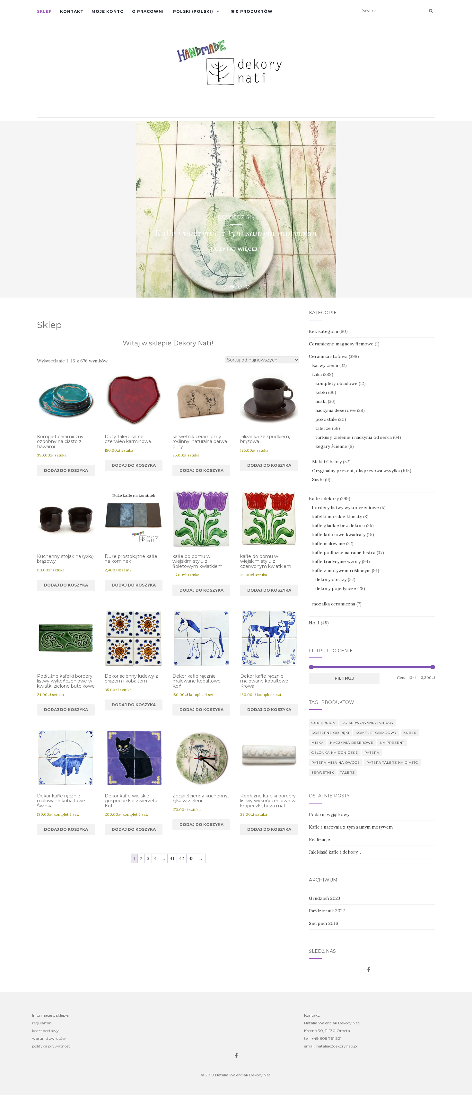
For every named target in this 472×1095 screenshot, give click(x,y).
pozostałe (326, 419)
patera (371, 753)
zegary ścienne (331, 446)
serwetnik (322, 772)
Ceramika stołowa (328, 356)
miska (317, 743)
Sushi (318, 479)
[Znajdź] (430, 11)
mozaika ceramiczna (333, 604)
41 (172, 858)
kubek (409, 733)
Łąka (317, 374)
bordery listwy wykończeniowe (345, 507)
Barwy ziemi (325, 365)
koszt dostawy (45, 1030)
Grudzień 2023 (324, 898)
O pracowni (148, 11)
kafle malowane (328, 543)
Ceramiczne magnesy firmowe (341, 344)
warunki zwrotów (49, 1038)
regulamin (42, 1023)
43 (191, 858)
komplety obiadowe (336, 383)
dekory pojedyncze (335, 588)
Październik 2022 (327, 911)
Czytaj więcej (236, 249)
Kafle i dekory (324, 498)
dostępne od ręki (330, 733)
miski (321, 401)
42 (181, 858)
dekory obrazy (330, 579)
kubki (321, 392)
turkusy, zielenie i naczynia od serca (353, 437)
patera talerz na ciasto (392, 762)
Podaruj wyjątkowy (329, 814)
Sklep (44, 11)
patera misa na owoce (335, 762)
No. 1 (314, 623)
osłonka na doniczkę (334, 753)
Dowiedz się (236, 217)
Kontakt (71, 11)
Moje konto (108, 11)
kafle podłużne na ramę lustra (343, 552)
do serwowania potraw (368, 723)
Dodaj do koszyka (66, 470)
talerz (347, 772)
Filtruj (344, 678)
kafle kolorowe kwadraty (338, 534)
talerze (323, 428)
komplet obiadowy (376, 733)
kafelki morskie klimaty (337, 516)
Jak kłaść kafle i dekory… (335, 852)
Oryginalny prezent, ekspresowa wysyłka (356, 471)
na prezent (392, 743)
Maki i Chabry (327, 462)
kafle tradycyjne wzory (336, 561)
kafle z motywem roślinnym (341, 570)
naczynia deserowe (335, 410)
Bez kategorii (323, 331)
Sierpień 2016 (323, 923)
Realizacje (319, 839)
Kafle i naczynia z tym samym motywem (351, 827)
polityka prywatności (52, 1046)
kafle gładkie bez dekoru (338, 525)
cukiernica (323, 723)
